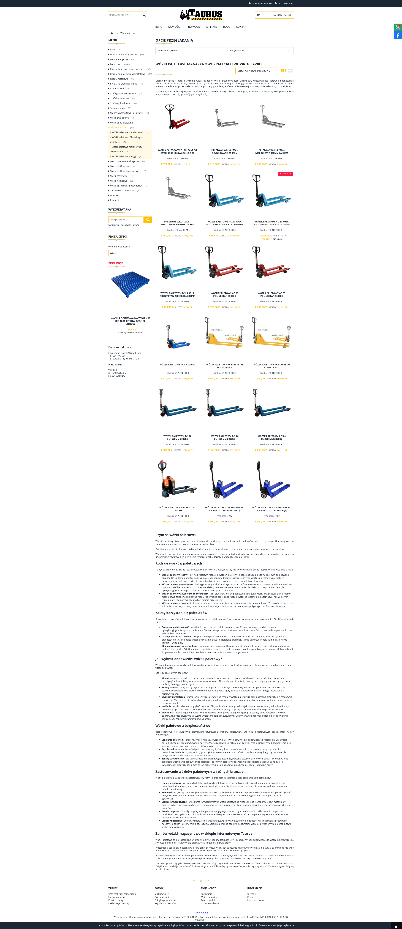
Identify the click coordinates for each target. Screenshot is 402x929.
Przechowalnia (208, 900)
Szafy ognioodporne (120, 103)
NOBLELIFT (230, 229)
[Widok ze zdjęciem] (283, 70)
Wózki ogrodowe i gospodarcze (126, 185)
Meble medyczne (119, 59)
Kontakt (251, 897)
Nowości (114, 195)
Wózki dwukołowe (119, 117)
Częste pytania (162, 897)
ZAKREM (183, 158)
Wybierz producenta (119, 247)
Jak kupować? (161, 893)
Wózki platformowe (120, 166)
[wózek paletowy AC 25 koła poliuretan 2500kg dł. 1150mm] (271, 196)
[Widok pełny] (290, 70)
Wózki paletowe (119, 127)
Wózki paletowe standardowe (127, 132)
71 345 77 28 (132, 358)
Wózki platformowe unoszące (125, 171)
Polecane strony (255, 900)
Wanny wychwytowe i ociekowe (126, 112)
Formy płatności (116, 897)
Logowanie (206, 893)
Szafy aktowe (117, 88)
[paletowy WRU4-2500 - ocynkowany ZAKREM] (224, 125)
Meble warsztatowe (120, 64)
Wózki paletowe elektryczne (124, 161)
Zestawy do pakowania (122, 190)
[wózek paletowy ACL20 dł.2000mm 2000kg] (271, 411)
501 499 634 (119, 355)
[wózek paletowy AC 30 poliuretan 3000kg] (224, 268)
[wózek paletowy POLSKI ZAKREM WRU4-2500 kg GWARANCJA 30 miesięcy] (177, 125)
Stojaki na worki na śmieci (123, 83)
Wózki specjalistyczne (121, 122)
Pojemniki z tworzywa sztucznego (127, 69)
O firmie (251, 893)
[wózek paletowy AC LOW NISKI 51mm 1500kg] (271, 339)
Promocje (115, 200)
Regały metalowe (119, 78)
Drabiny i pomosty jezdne (123, 54)
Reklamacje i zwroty (118, 903)
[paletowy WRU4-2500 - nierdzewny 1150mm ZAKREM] (177, 196)
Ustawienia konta (210, 903)
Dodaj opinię (201, 912)
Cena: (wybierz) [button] (236, 50)
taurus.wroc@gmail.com (128, 352)
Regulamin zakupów (165, 903)
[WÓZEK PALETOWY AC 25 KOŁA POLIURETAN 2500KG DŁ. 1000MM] (224, 196)
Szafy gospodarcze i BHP (123, 93)
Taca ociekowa (117, 108)
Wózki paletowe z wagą (124, 156)
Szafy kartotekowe (119, 98)
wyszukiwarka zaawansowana (123, 225)
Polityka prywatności (165, 900)
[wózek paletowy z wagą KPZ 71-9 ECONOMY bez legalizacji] (224, 482)
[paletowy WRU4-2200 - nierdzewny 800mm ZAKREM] (271, 125)
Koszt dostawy (115, 900)
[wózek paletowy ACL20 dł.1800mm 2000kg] (224, 411)
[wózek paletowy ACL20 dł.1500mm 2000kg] (177, 411)
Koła (112, 49)
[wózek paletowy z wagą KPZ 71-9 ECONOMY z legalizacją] (271, 482)
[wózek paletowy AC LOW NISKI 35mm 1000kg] (224, 339)
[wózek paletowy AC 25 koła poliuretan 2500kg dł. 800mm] (177, 268)
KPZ (231, 515)
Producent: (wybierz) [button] (168, 50)
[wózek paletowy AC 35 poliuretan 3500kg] (271, 268)
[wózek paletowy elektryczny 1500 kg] (177, 482)
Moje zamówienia (210, 897)
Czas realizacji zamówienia (122, 893)
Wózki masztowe (119, 175)
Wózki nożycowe (118, 180)
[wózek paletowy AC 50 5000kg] (177, 339)
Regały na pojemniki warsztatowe (127, 73)
